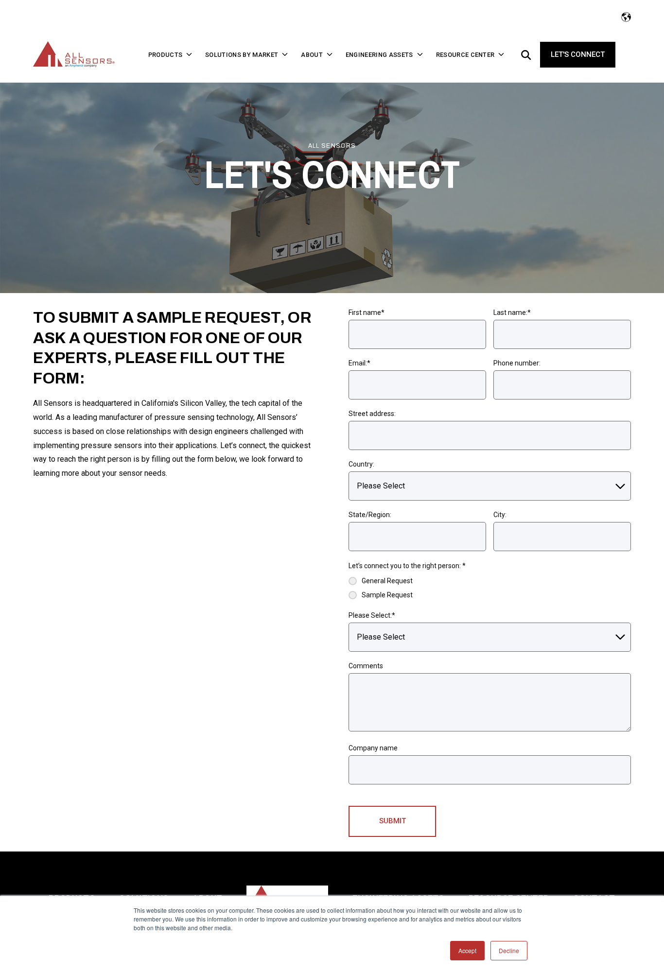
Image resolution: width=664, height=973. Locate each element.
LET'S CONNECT (578, 54)
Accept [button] (467, 950)
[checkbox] (381, 588)
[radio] (381, 581)
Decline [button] (509, 950)
